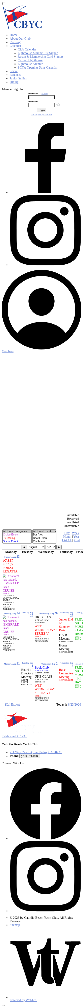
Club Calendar (27, 49)
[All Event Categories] (17, 531)
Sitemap (15, 925)
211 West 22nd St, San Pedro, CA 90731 (36, 752)
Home (14, 35)
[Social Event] (17, 541)
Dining (14, 82)
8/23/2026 (74, 704)
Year (76, 536)
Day (67, 533)
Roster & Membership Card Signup (40, 56)
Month (67, 536)
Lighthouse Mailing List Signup (38, 53)
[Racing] (17, 538)
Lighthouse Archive (30, 64)
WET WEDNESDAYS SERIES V (46, 631)
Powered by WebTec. (23, 1000)
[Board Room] (44, 538)
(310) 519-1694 (29, 756)
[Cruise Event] (17, 534)
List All (67, 540)
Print (77, 540)
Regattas (15, 74)
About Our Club (20, 38)
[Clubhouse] (44, 541)
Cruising (15, 42)
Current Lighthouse (30, 60)
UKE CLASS (44, 618)
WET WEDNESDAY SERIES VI (45, 690)
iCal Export (12, 704)
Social (14, 71)
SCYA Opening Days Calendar (38, 67)
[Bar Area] (44, 534)
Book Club (42, 669)
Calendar (15, 45)
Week (75, 533)
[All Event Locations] (44, 531)
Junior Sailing (18, 78)
